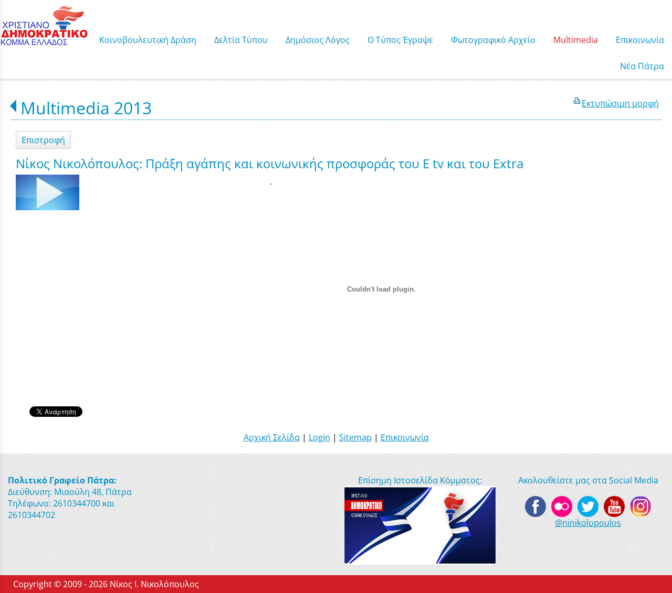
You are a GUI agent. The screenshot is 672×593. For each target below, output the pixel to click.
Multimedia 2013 (86, 107)
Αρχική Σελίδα (272, 437)
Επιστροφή (43, 140)
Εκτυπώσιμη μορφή (620, 103)
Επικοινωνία (405, 437)
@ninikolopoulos (588, 523)
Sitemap (355, 437)
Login (319, 437)
